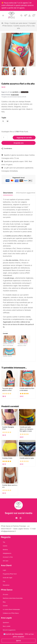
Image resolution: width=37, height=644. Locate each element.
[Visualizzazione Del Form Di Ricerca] (21, 15)
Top (4, 542)
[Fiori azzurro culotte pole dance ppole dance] (18, 49)
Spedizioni (6, 622)
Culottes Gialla (7, 458)
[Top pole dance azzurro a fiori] (24, 339)
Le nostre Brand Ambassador (11, 609)
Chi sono (5, 594)
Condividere (8, 148)
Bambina (5, 549)
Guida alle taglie (7, 577)
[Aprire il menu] (3, 15)
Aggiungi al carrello (24, 138)
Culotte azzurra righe (27, 458)
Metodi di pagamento (9, 630)
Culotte (5, 546)
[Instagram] (20, 518)
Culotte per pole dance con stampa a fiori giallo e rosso (26, 429)
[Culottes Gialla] (10, 448)
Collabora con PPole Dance (11, 613)
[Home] (2, 23)
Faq (4, 581)
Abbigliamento (7, 553)
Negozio (6, 537)
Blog (4, 602)
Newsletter (6, 585)
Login (4, 570)
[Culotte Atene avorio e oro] (10, 475)
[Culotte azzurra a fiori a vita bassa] (9, 339)
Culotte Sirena (7, 356)
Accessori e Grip (8, 557)
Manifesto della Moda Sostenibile (13, 598)
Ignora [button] (18, 640)
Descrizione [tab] (8, 193)
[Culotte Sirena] (9, 351)
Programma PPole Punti (10, 574)
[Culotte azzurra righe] (27, 448)
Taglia (3, 118)
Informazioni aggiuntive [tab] (25, 193)
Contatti (5, 605)
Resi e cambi (6, 626)
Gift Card (5, 561)
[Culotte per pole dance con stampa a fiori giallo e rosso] (27, 417)
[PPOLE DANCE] (12, 15)
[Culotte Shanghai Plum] (10, 417)
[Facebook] (16, 518)
